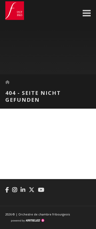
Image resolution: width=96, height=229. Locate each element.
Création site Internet (27, 220)
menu (86, 13)
